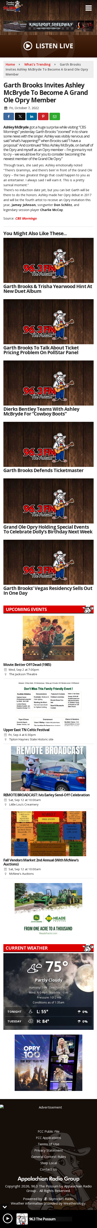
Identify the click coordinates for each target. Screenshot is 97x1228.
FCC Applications (48, 1137)
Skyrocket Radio (61, 1198)
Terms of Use (48, 1144)
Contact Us (48, 1169)
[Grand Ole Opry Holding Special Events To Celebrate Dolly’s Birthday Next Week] (48, 500)
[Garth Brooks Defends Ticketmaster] (48, 444)
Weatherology (74, 1203)
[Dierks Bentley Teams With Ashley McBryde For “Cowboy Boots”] (48, 383)
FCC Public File (49, 1131)
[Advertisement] (48, 26)
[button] (88, 8)
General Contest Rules (48, 1156)
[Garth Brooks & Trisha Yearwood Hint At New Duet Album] (48, 260)
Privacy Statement (48, 1150)
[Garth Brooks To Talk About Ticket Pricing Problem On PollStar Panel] (48, 321)
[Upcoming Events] (48, 638)
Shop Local (48, 1163)
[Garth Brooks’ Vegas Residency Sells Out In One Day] (48, 562)
